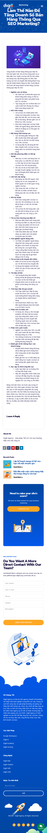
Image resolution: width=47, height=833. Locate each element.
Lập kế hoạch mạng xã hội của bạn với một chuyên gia (27, 462)
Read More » (18, 467)
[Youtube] (13, 448)
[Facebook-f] (9, 448)
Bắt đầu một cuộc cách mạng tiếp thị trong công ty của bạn (29, 472)
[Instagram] (17, 448)
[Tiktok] (4, 448)
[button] (42, 6)
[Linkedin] (21, 448)
